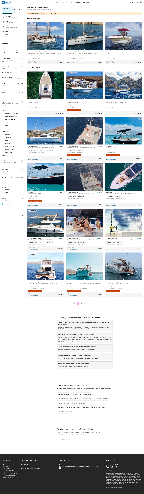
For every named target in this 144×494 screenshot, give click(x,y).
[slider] (3, 47)
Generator (7, 143)
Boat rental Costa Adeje (101, 398)
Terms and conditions (8, 470)
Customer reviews (26, 464)
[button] (45, 49)
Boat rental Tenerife (63, 394)
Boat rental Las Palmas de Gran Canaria (69, 407)
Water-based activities (10, 116)
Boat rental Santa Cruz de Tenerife (81, 394)
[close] (140, 13)
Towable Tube (8, 137)
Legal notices (6, 472)
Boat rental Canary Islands (65, 440)
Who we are (6, 464)
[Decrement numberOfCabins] (15, 72)
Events (6, 125)
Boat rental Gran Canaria (65, 403)
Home (28, 9)
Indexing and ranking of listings (10, 473)
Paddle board (8, 152)
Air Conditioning (9, 146)
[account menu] (140, 2)
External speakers (9, 149)
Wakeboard (7, 134)
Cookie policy (6, 468)
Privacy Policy (6, 466)
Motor (6, 34)
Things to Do (65, 2)
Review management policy (9, 477)
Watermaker (7, 140)
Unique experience (9, 119)
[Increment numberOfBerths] (22, 77)
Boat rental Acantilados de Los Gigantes (69, 398)
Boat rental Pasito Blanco (81, 403)
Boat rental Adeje (87, 398)
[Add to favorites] (140, 24)
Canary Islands (42, 9)
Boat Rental (56, 2)
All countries (7, 189)
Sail (5, 37)
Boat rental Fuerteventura (65, 411)
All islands (7, 201)
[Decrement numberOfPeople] (15, 67)
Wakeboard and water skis (12, 113)
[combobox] (14, 18)
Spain (37, 9)
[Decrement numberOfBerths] (15, 77)
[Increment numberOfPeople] (22, 67)
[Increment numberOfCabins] (22, 72)
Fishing (6, 122)
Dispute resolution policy (9, 475)
